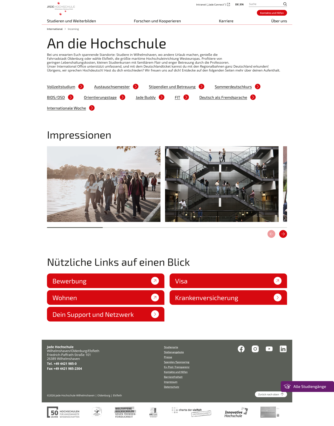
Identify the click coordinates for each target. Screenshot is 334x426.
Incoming (73, 28)
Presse (168, 357)
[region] (167, 183)
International (55, 28)
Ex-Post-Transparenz (176, 366)
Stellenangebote (174, 352)
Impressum (170, 381)
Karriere (226, 20)
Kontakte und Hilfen (176, 371)
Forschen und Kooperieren (157, 20)
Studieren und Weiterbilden (71, 20)
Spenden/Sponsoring (176, 362)
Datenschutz (171, 386)
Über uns (279, 20)
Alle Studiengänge (309, 386)
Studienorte (171, 347)
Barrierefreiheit (173, 376)
